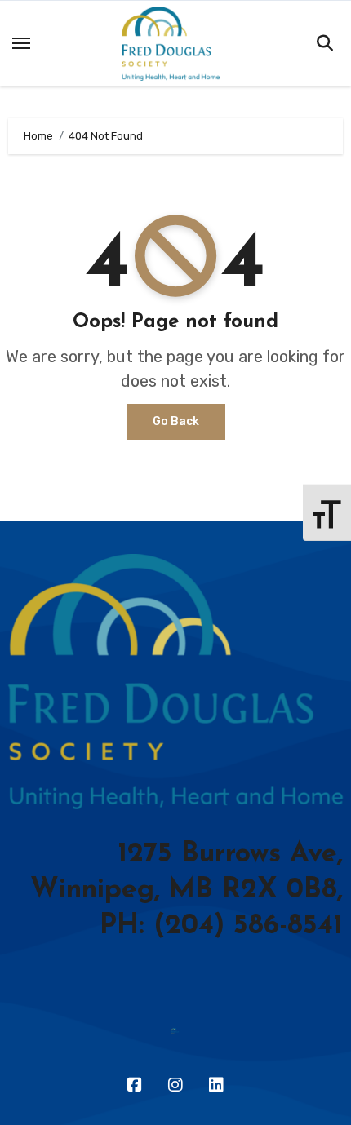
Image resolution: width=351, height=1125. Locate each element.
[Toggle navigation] (21, 43)
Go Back (176, 421)
